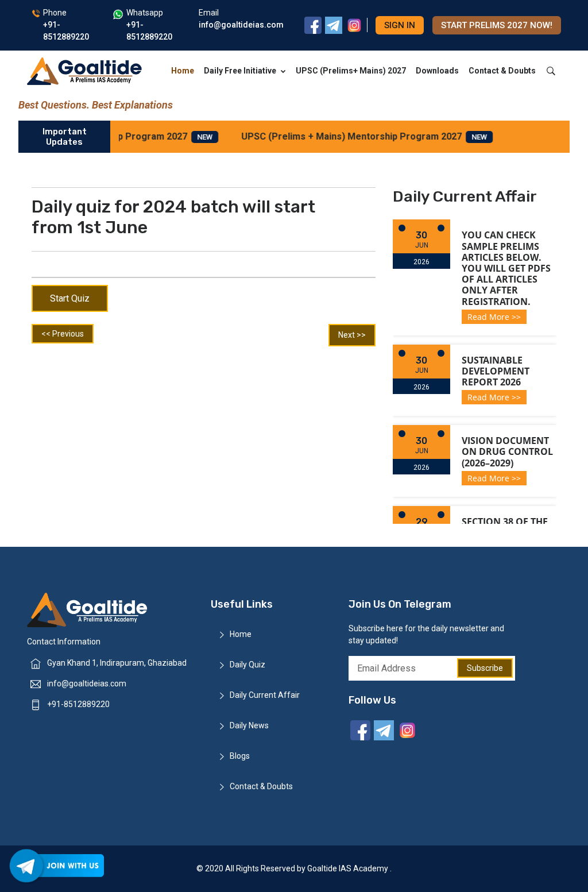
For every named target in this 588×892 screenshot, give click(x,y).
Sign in (399, 25)
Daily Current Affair (265, 695)
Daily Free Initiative (240, 70)
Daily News (249, 725)
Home (182, 70)
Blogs (240, 755)
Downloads (437, 70)
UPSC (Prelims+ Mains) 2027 (351, 70)
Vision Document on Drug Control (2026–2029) (507, 451)
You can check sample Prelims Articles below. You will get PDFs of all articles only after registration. (506, 268)
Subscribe (485, 668)
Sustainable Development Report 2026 (495, 371)
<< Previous (62, 333)
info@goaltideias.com (86, 683)
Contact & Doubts (502, 70)
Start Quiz (70, 298)
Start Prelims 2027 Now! (496, 25)
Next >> (352, 334)
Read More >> (494, 316)
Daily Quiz (247, 664)
